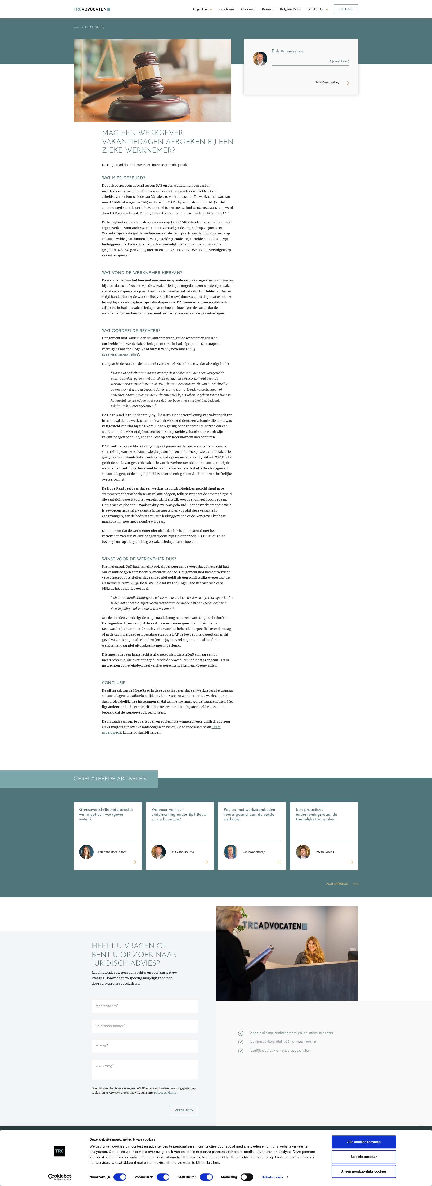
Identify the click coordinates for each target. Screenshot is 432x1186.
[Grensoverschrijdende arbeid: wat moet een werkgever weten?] (133, 862)
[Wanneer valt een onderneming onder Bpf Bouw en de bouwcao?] (205, 862)
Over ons (248, 9)
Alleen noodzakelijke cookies (364, 1171)
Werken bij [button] (316, 9)
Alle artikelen (337, 884)
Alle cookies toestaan (364, 1142)
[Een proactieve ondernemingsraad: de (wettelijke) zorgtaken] (350, 862)
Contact (346, 9)
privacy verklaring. (165, 1092)
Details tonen (272, 1177)
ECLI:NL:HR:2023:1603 (120, 355)
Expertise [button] (200, 9)
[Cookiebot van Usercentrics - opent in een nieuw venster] (59, 1177)
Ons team (226, 9)
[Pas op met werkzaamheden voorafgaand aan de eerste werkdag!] (278, 862)
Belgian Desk (290, 9)
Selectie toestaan (364, 1157)
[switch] (163, 1177)
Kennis (267, 9)
